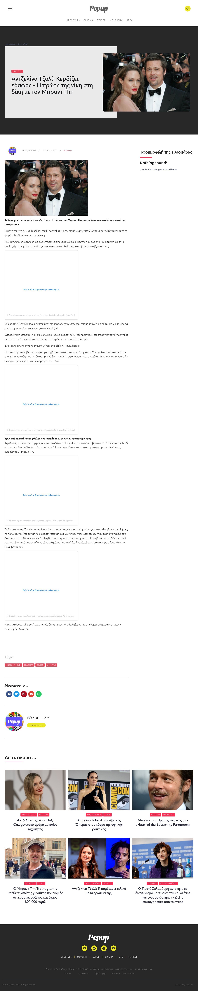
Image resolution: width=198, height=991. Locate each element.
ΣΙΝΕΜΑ (109, 957)
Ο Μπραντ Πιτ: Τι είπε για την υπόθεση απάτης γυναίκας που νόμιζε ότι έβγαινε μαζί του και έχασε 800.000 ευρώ (35, 895)
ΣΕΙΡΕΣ (96, 957)
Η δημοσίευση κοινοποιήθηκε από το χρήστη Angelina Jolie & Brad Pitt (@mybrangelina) (43, 521)
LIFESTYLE (17, 71)
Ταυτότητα (68, 973)
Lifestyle (51, 665)
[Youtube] (113, 948)
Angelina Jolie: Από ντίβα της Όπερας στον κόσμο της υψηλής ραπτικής (99, 824)
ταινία (107, 815)
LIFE (121, 957)
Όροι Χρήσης (100, 973)
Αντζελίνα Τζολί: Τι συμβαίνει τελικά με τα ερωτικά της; (99, 890)
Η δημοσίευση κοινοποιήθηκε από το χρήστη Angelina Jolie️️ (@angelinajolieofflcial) (41, 315)
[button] (9, 694)
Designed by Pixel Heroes (185, 985)
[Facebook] (84, 948)
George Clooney (168, 883)
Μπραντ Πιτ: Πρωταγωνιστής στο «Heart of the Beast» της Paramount (163, 822)
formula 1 (168, 815)
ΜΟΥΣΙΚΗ (82, 957)
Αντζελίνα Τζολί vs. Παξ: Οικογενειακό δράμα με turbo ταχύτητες (35, 824)
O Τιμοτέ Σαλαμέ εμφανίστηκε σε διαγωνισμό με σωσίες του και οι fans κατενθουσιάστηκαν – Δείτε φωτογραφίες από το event (162, 895)
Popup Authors (83, 973)
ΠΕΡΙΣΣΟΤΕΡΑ (36, 725)
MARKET (133, 957)
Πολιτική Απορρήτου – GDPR (122, 973)
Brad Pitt (28, 665)
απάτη (41, 883)
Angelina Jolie (13, 665)
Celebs (40, 665)
